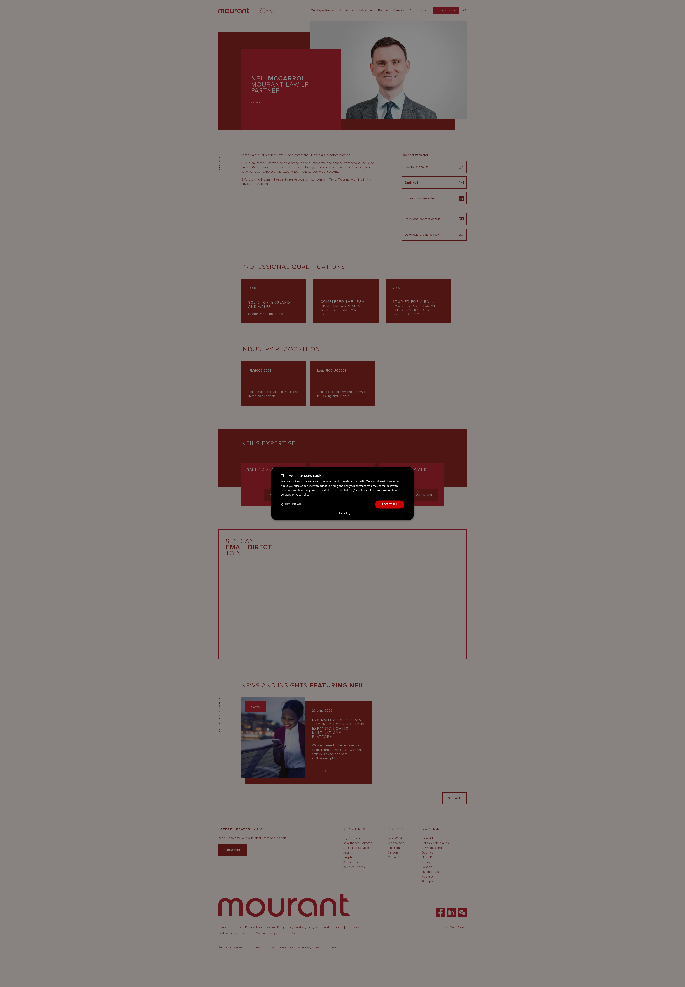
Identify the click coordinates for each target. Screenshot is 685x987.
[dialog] (342, 493)
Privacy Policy (300, 494)
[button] (291, 504)
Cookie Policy (342, 513)
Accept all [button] (389, 504)
